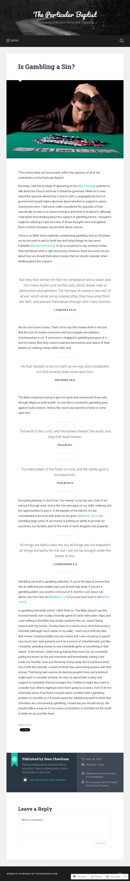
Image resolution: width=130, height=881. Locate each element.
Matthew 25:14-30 (90, 516)
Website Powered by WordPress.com (32, 873)
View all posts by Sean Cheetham (47, 779)
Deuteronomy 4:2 (43, 245)
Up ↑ (121, 873)
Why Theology (87, 186)
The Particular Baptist (65, 14)
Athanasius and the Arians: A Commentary (101, 775)
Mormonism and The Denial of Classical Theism (101, 784)
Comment (101, 843)
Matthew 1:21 (58, 597)
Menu (15, 40)
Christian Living (95, 764)
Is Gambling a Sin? (46, 66)
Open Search (121, 40)
